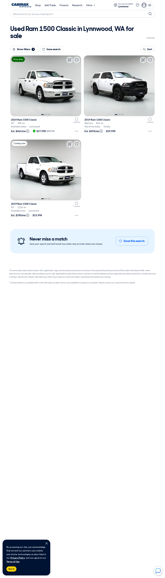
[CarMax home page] (21, 5)
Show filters (25, 49)
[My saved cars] (137, 5)
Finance (64, 5)
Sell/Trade (50, 5)
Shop (38, 5)
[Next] (77, 86)
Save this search (134, 241)
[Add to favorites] (76, 60)
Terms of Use (12, 561)
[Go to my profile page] (147, 5)
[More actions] (77, 131)
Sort (149, 49)
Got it (11, 569)
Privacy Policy (17, 557)
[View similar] (69, 60)
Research (77, 5)
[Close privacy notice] (46, 543)
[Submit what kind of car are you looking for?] (150, 13)
